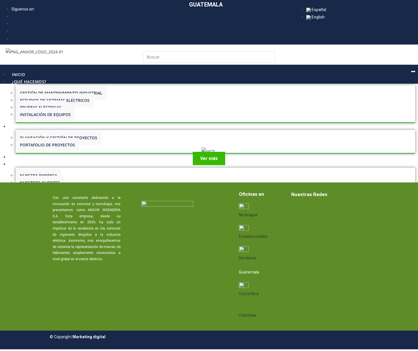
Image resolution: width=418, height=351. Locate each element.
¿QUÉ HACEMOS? (29, 81)
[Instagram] (352, 210)
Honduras (247, 258)
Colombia (247, 315)
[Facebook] (297, 210)
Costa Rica (249, 293)
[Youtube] (334, 210)
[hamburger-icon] (413, 71)
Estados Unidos (253, 236)
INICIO (18, 74)
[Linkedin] (316, 210)
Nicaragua (248, 215)
